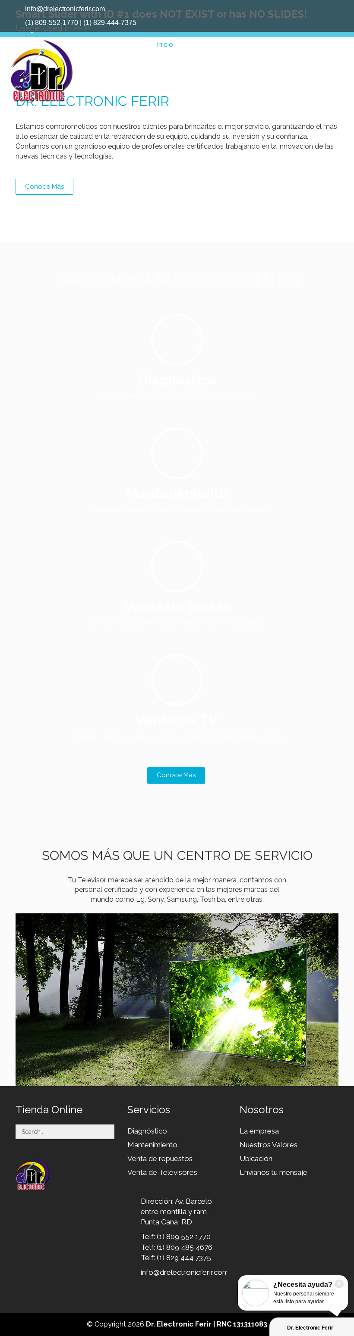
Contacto (326, 44)
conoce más (44, 186)
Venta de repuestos (160, 1158)
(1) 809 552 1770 (184, 1236)
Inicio (165, 44)
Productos (197, 44)
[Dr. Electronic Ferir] (41, 70)
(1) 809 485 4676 (184, 1247)
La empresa (259, 1131)
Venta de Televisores (162, 1172)
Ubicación (256, 1158)
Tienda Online (244, 44)
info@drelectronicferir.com (185, 1272)
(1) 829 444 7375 (184, 1257)
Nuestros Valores (268, 1144)
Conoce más (176, 775)
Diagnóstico (147, 1131)
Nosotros (288, 44)
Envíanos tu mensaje (273, 1172)
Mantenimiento (152, 1144)
